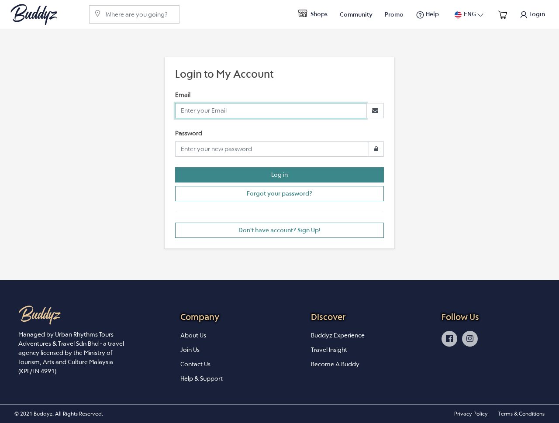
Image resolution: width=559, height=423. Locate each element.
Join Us (190, 350)
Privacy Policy (471, 413)
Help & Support (201, 378)
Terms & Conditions (521, 413)
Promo (394, 14)
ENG (469, 14)
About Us (193, 335)
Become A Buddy (335, 364)
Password (188, 133)
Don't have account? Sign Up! (279, 230)
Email (182, 95)
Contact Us (195, 364)
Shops (318, 14)
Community (356, 14)
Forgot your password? (279, 193)
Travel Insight (329, 350)
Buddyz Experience (338, 335)
